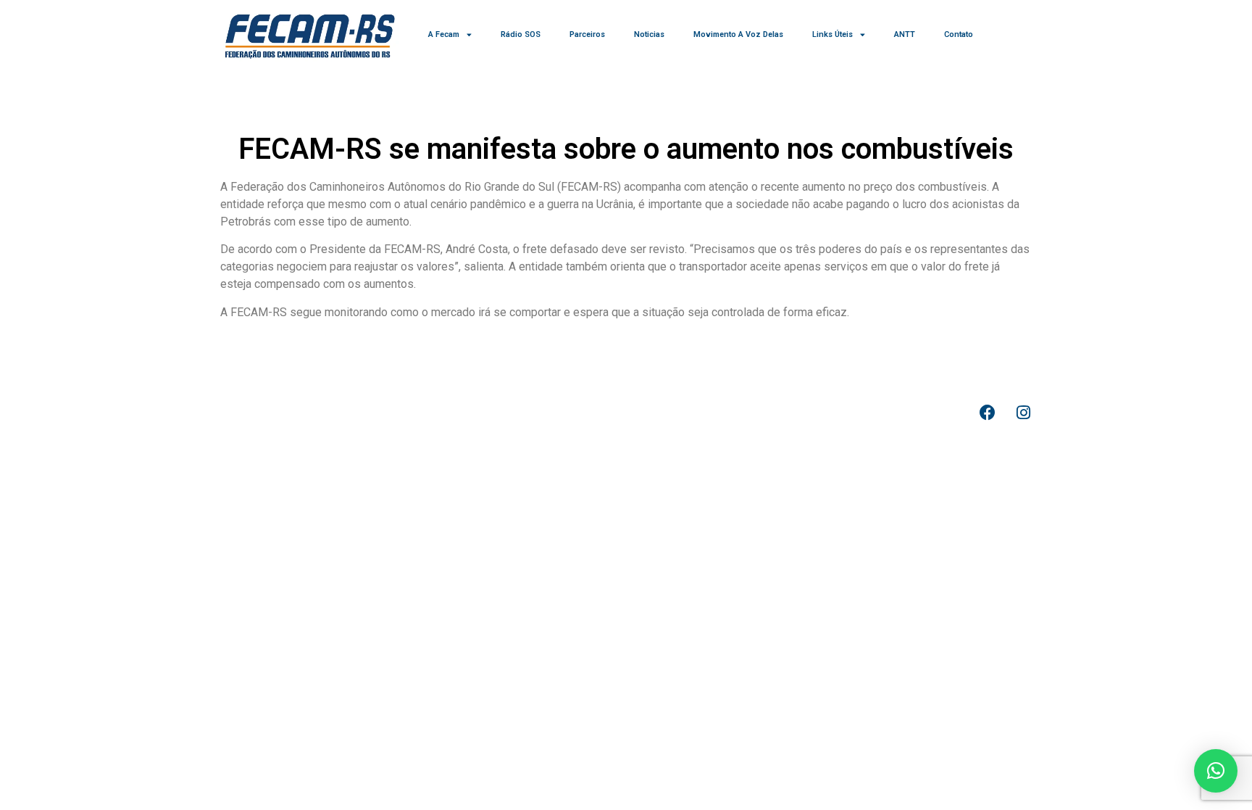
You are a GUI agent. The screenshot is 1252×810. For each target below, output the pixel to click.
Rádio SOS (521, 34)
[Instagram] (1023, 413)
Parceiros (587, 34)
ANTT (904, 34)
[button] (1216, 771)
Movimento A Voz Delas (738, 34)
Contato (958, 34)
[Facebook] (987, 413)
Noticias (649, 34)
